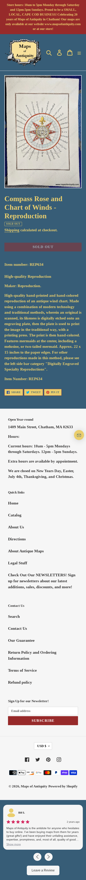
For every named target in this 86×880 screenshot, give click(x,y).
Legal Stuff (17, 563)
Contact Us (17, 628)
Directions (17, 539)
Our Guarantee (21, 640)
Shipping (11, 230)
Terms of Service (22, 670)
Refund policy (20, 682)
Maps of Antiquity (34, 786)
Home (13, 503)
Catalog (14, 515)
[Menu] (79, 52)
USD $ (41, 746)
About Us (16, 527)
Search (14, 616)
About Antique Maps (26, 551)
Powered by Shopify (63, 786)
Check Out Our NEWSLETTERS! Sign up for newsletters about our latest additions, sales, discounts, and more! (41, 581)
